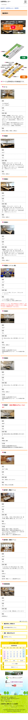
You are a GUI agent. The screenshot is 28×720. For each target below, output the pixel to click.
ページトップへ (24, 621)
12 (14, 653)
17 (7, 654)
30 (4, 658)
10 (7, 653)
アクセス (5, 4)
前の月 (6, 660)
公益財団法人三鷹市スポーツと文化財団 (9, 703)
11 (10, 653)
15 (23, 653)
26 (14, 656)
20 (17, 654)
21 (20, 654)
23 (4, 656)
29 (23, 656)
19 (14, 654)
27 (17, 656)
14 (20, 653)
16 (4, 654)
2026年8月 (14, 645)
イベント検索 (14, 663)
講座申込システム (8, 636)
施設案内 (17, 8)
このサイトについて (19, 705)
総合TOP (3, 8)
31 (7, 658)
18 (10, 654)
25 (10, 656)
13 (17, 653)
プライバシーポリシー (9, 705)
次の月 (21, 660)
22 (23, 654)
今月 (14, 660)
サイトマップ (14, 707)
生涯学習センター (5, 1)
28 (20, 656)
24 (7, 656)
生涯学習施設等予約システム (10, 627)
